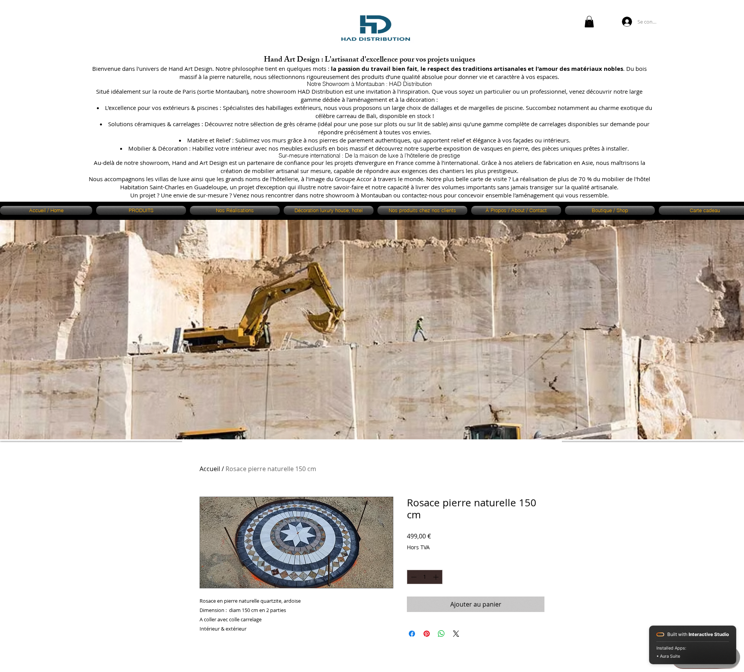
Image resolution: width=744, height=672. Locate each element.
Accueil (210, 469)
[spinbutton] (425, 577)
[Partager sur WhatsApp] (441, 633)
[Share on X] (456, 633)
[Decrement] (413, 577)
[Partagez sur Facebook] (412, 633)
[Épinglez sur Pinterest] (426, 633)
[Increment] (436, 577)
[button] (589, 21)
